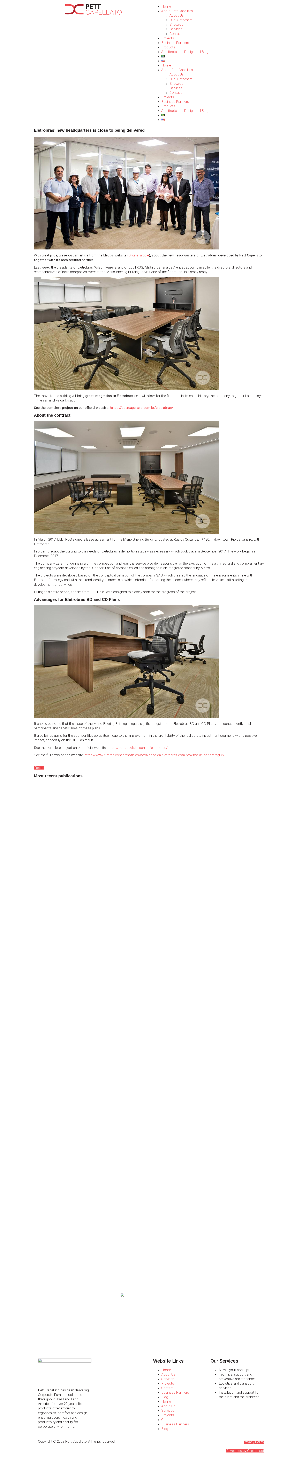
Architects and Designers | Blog (184, 52)
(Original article (138, 255)
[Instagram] (43, 1377)
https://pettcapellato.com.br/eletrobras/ (141, 408)
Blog (164, 1397)
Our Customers (180, 20)
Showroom (178, 24)
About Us (176, 15)
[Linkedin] (54, 1377)
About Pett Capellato (177, 11)
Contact (175, 34)
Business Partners (175, 43)
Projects (167, 38)
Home (166, 6)
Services (175, 29)
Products (168, 47)
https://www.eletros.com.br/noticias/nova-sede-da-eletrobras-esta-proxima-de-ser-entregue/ (154, 755)
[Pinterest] (65, 1377)
